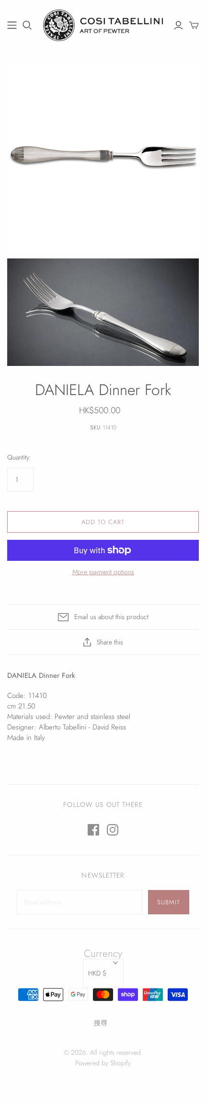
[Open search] (27, 25)
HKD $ (97, 973)
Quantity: (19, 457)
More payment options (103, 572)
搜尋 (100, 1023)
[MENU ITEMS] (12, 25)
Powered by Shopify (103, 1063)
